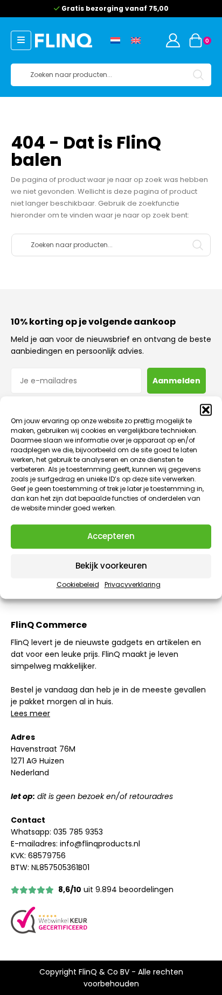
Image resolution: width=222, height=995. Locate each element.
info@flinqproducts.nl (100, 843)
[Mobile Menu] (21, 40)
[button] (205, 409)
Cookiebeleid (78, 584)
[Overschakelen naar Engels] (136, 40)
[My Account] (173, 40)
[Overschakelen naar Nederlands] (115, 40)
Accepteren (111, 536)
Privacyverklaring (133, 584)
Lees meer (30, 713)
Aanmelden (176, 380)
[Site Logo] (63, 40)
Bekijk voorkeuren (111, 565)
